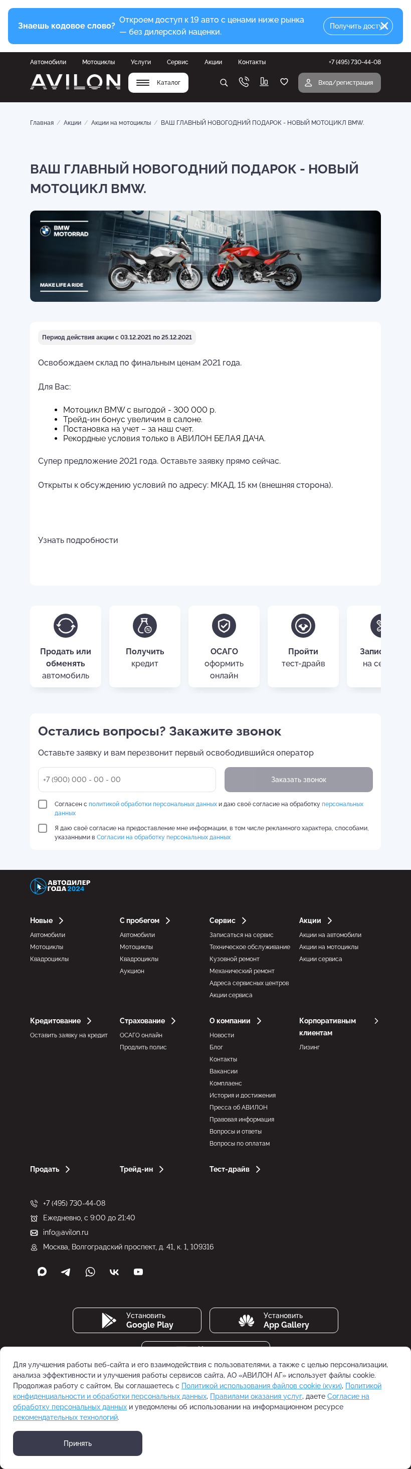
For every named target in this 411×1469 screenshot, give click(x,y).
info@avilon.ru (65, 1232)
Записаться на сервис (242, 935)
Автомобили (48, 62)
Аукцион (132, 971)
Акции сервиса (231, 995)
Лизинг (309, 1047)
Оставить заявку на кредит (69, 1035)
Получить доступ (358, 26)
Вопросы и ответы (236, 1131)
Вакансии (224, 1071)
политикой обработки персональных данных (153, 804)
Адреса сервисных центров (249, 983)
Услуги (141, 62)
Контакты (252, 62)
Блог (216, 1047)
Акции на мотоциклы (121, 122)
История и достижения (243, 1095)
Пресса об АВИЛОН (239, 1107)
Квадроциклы (49, 959)
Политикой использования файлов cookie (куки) (261, 1386)
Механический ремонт (242, 971)
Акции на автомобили (330, 935)
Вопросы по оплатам (240, 1143)
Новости (222, 1035)
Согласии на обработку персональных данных (164, 837)
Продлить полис (143, 1047)
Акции (213, 62)
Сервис (177, 62)
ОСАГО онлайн (141, 1035)
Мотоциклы (98, 62)
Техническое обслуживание (250, 947)
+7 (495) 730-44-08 (74, 1203)
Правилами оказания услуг (256, 1396)
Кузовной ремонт (235, 959)
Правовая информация (242, 1119)
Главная (42, 122)
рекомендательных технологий (65, 1417)
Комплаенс (226, 1083)
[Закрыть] (384, 26)
